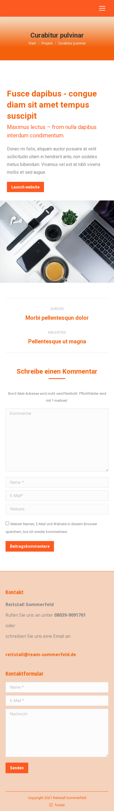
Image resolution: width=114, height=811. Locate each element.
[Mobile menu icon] (102, 8)
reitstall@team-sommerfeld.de (41, 654)
